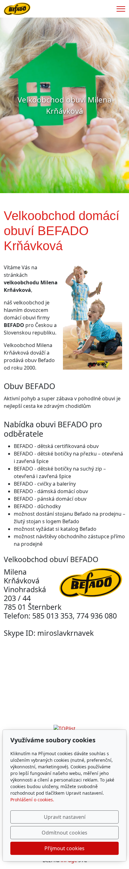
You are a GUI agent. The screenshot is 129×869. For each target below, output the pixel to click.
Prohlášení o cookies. (32, 800)
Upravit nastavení (64, 817)
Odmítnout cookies (64, 832)
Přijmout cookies (64, 848)
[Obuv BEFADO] (17, 8)
